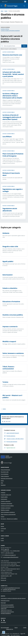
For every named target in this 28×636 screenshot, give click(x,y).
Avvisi (2, 530)
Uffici (2, 483)
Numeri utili (3, 580)
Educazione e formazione (6, 503)
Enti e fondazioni (4, 474)
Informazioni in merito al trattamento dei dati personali (13, 598)
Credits (24, 627)
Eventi (2, 540)
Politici (2, 480)
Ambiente (3, 492)
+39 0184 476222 (9, 553)
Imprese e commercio (5, 508)
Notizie (2, 526)
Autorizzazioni (4, 499)
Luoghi (2, 538)
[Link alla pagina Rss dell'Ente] (4, 620)
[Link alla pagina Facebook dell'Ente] (1, 620)
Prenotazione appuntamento (7, 612)
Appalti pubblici (4, 497)
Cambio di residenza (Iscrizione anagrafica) (10, 30)
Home (2, 11)
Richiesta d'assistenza (6, 613)
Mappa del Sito (9, 629)
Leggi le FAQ (3, 608)
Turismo (2, 516)
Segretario (3, 485)
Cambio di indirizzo (5, 29)
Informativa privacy (5, 600)
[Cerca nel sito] (24, 6)
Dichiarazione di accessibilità (7, 605)
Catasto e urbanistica (5, 501)
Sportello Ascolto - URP (6, 576)
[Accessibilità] (4, 632)
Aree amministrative (5, 470)
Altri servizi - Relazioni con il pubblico (9, 519)
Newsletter (3, 622)
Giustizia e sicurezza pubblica (8, 52)
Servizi (6, 11)
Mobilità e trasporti (5, 510)
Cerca (24, 46)
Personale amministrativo (6, 478)
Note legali (3, 603)
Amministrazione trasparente (7, 607)
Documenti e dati (4, 472)
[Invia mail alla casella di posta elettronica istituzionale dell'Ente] (10, 555)
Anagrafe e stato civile (6, 495)
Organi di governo (5, 476)
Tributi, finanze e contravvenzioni (8, 514)
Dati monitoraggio (5, 627)
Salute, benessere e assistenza (8, 512)
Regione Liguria (4, 1)
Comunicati (3, 528)
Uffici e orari (3, 578)
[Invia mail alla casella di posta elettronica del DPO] (12, 588)
